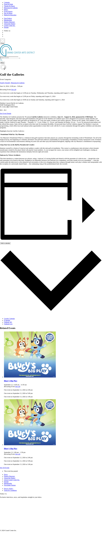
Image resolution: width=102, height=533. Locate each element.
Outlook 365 (8, 322)
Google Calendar (9, 318)
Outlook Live (8, 324)
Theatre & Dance (9, 6)
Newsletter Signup (10, 485)
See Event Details (5, 113)
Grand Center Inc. (9, 25)
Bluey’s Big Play (10, 381)
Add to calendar (5, 243)
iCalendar (7, 320)
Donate (6, 27)
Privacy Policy (8, 488)
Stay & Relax (8, 13)
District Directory (9, 22)
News (6, 474)
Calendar (7, 2)
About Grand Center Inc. (12, 480)
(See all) (13, 89)
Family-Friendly (5, 83)
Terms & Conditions (10, 490)
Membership (8, 20)
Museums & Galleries (11, 8)
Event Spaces (8, 11)
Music (6, 9)
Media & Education (10, 15)
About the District (9, 24)
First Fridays (8, 18)
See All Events (4, 468)
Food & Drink (8, 4)
